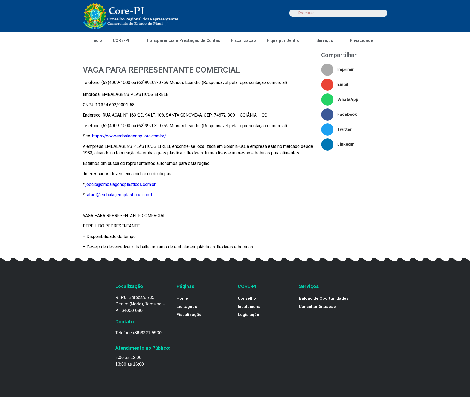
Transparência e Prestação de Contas (183, 40)
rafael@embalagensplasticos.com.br (120, 194)
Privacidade (361, 40)
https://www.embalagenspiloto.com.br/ (129, 136)
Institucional (250, 306)
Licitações (187, 306)
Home (182, 298)
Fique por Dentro (283, 40)
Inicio (96, 40)
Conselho (247, 298)
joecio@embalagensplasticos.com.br (121, 184)
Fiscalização (243, 40)
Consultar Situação (317, 306)
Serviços (324, 40)
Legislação (248, 314)
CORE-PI (121, 40)
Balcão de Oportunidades (323, 298)
